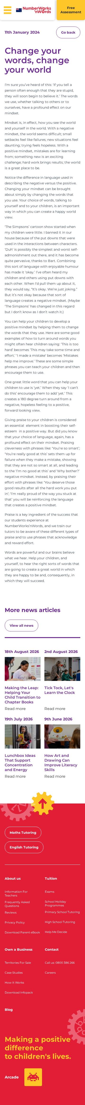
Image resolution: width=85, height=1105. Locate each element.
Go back (68, 32)
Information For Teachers (16, 893)
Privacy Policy (15, 922)
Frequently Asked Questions (17, 904)
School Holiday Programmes (55, 903)
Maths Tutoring (23, 832)
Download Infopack (19, 992)
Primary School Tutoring (62, 912)
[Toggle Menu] (7, 10)
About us (13, 878)
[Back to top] (43, 803)
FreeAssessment (70, 10)
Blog (9, 1009)
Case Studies (14, 972)
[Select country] (19, 10)
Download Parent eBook (22, 932)
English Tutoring (24, 847)
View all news (21, 625)
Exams (49, 891)
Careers (50, 972)
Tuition (51, 878)
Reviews (11, 912)
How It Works (14, 982)
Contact (52, 949)
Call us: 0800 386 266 (60, 962)
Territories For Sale (18, 962)
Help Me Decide (56, 932)
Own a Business (18, 949)
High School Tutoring (60, 922)
